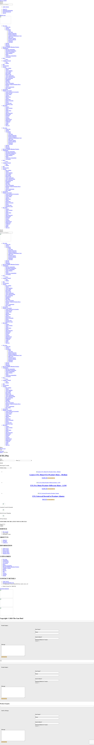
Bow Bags (8, 82)
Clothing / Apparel (7, 60)
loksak (7, 124)
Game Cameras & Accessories (12, 92)
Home (1, 452)
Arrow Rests (8, 72)
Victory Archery (9, 108)
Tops (7, 62)
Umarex (7, 106)
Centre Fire (8, 27)
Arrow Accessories (10, 83)
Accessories (8, 29)
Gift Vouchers (6, 65)
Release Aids (8, 74)
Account (2, 451)
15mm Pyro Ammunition (11, 55)
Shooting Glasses (12, 38)
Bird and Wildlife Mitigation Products (11, 47)
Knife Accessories (9, 100)
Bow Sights (8, 88)
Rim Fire (7, 44)
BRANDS (5, 105)
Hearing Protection (12, 33)
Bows (4, 58)
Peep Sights (8, 73)
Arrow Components (10, 87)
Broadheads (8, 79)
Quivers (7, 85)
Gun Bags (10, 42)
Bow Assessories (9, 78)
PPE (4, 64)
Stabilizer (8, 80)
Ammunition (5, 48)
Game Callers (8, 94)
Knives (7, 101)
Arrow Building (9, 70)
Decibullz (8, 115)
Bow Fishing (8, 68)
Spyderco (8, 118)
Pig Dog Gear (9, 103)
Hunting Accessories (7, 90)
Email (1, 524)
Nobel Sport (8, 114)
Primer (7, 54)
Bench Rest (8, 99)
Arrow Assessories (10, 75)
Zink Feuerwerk (9, 113)
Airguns (7, 28)
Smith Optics (8, 110)
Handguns (8, 45)
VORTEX (8, 121)
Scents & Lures (9, 93)
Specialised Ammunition (11, 50)
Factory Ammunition (10, 52)
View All (7, 125)
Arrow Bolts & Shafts (10, 77)
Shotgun (7, 43)
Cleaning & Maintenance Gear (15, 35)
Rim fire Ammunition (10, 49)
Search (1, 1)
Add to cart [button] (51, 478)
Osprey (7, 111)
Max (17, 460)
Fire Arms (5, 25)
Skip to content (3, 0)
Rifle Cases (10, 37)
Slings (9, 30)
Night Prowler (9, 119)
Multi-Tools (8, 97)
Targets (7, 69)
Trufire (7, 123)
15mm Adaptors (9, 53)
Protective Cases (9, 104)
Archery (4, 67)
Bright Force (8, 120)
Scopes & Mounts (12, 39)
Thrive (7, 109)
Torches (7, 95)
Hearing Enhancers (12, 34)
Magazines (10, 40)
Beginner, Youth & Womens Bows (13, 84)
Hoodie (7, 63)
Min (1, 460)
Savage (7, 116)
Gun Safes (10, 32)
